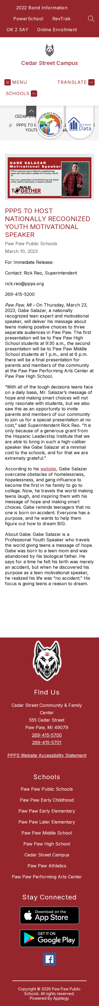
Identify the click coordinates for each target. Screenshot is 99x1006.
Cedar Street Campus (46, 855)
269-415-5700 (47, 735)
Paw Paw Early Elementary (46, 811)
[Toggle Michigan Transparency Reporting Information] (31, 111)
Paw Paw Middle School (46, 833)
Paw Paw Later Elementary (46, 822)
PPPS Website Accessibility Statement (46, 755)
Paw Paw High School (46, 844)
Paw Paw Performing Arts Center (47, 876)
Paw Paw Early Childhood (47, 800)
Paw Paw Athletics (47, 865)
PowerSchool (28, 18)
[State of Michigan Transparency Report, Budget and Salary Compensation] (50, 122)
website (48, 468)
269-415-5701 (46, 742)
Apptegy (61, 998)
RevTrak (61, 18)
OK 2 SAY (17, 29)
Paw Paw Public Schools (47, 789)
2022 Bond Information (42, 7)
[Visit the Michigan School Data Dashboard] (80, 122)
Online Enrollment (57, 29)
